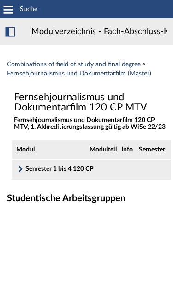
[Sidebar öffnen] (10, 32)
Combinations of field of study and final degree (74, 64)
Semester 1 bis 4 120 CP (59, 169)
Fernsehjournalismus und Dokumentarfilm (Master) (79, 73)
